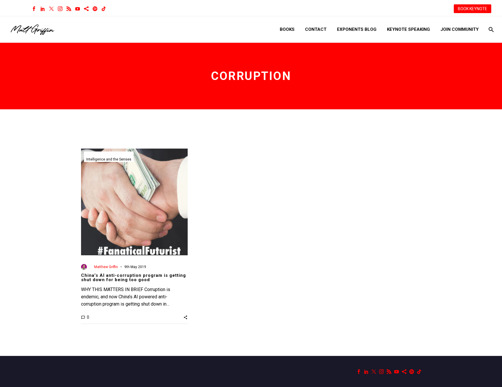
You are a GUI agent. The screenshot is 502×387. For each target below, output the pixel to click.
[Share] (86, 8)
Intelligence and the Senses (108, 159)
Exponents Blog (356, 29)
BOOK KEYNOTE (472, 8)
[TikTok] (103, 8)
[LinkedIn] (42, 8)
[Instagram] (60, 8)
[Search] (490, 29)
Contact (316, 29)
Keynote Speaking (408, 29)
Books (287, 29)
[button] (185, 317)
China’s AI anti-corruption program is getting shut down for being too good (133, 277)
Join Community (459, 29)
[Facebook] (34, 8)
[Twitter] (51, 8)
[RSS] (68, 8)
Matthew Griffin (106, 267)
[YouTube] (77, 8)
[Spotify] (95, 8)
